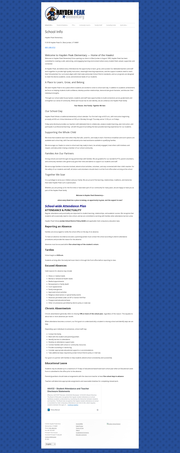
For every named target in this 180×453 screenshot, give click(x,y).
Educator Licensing (81, 435)
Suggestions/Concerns (82, 432)
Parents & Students (62, 25)
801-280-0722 (53, 428)
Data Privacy (79, 426)
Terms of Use (80, 428)
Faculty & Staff (98, 25)
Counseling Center (111, 25)
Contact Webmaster (50, 437)
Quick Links (123, 25)
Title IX (78, 430)
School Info (48, 25)
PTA (73, 25)
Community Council (84, 25)
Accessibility (79, 424)
